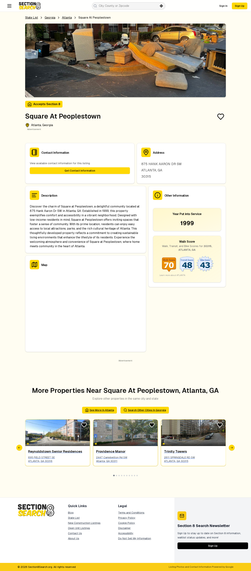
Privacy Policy (126, 517)
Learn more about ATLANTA (172, 275)
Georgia (50, 17)
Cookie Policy (126, 522)
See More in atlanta (101, 410)
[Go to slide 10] (137, 475)
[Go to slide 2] (116, 475)
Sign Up (239, 5)
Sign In (223, 5)
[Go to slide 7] (129, 475)
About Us (73, 538)
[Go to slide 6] (126, 475)
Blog (70, 512)
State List (31, 17)
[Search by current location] (161, 6)
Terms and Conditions (131, 512)
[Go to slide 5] (124, 475)
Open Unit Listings (79, 528)
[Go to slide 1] (114, 475)
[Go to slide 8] (131, 475)
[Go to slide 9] (134, 475)
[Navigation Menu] (9, 6)
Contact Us (75, 533)
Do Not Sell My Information (134, 538)
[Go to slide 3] (119, 475)
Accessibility (125, 533)
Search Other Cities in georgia (147, 410)
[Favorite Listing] (221, 117)
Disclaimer (124, 528)
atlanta (67, 17)
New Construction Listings (84, 522)
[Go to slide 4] (121, 475)
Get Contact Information (79, 170)
